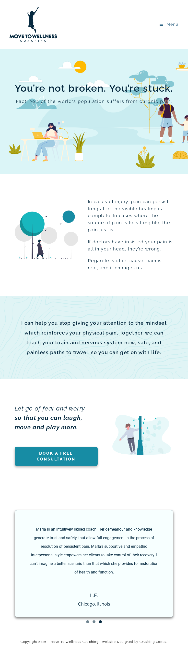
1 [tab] (87, 621)
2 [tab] (94, 621)
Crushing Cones (153, 642)
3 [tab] (100, 621)
